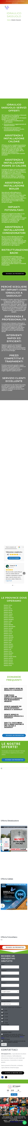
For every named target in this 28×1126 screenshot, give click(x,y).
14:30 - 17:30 (4, 1019)
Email (3, 976)
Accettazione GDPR (6, 1032)
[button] (22, 7)
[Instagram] (6, 1077)
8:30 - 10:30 (4, 1010)
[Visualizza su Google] (7, 566)
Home (8, 20)
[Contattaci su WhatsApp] (25, 1123)
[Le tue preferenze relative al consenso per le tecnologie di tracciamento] (1, 844)
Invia (4, 1044)
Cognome (4, 970)
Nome (3, 964)
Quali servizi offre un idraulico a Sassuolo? (13, 689)
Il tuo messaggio (5, 1024)
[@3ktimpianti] (9, 1086)
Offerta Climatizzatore (10, 821)
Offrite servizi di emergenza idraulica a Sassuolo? (13, 716)
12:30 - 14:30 (4, 1016)
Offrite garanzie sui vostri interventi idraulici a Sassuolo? (13, 708)
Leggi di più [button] (9, 580)
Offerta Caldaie (7, 879)
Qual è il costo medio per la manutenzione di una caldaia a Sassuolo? (14, 725)
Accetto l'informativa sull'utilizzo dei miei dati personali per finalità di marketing (13, 1041)
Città (2, 995)
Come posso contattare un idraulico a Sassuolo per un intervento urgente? (13, 698)
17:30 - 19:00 (4, 1023)
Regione (3, 989)
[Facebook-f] (2, 1077)
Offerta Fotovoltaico (9, 937)
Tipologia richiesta (6, 1001)
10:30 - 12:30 (4, 1013)
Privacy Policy (14, 1121)
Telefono (3, 983)
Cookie (21, 1121)
